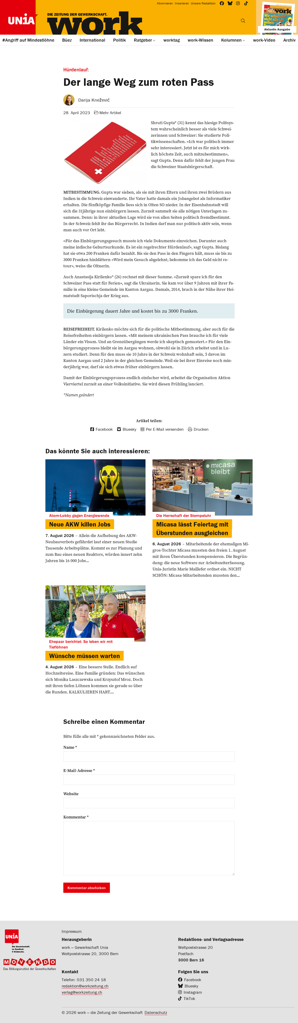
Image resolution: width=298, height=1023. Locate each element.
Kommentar (76, 817)
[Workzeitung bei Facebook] (222, 3)
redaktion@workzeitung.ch (85, 986)
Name (70, 747)
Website (70, 794)
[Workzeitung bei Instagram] (238, 3)
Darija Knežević (94, 100)
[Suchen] (243, 20)
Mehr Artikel (110, 112)
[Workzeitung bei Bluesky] (230, 3)
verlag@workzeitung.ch (82, 992)
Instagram (193, 992)
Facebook (192, 979)
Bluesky (191, 986)
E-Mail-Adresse (79, 770)
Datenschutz (156, 1012)
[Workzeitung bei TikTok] (246, 3)
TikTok (189, 998)
